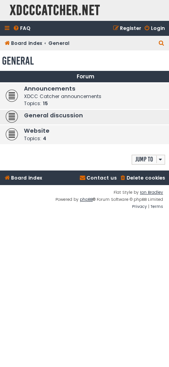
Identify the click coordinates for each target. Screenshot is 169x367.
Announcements (49, 89)
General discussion (53, 115)
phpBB (86, 199)
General (18, 61)
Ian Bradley (151, 192)
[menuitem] (21, 28)
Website (37, 131)
